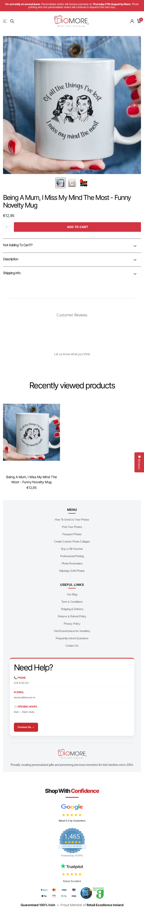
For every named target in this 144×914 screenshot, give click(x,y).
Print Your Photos (72, 526)
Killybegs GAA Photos (72, 570)
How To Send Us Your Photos (72, 519)
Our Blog (72, 594)
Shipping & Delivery (72, 609)
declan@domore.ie (24, 697)
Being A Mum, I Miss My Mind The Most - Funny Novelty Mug (31, 479)
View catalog (5, 21)
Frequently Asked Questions (72, 638)
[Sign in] (132, 21)
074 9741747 (21, 682)
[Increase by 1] (11, 223)
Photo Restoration (72, 563)
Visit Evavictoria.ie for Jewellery (72, 631)
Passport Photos (72, 534)
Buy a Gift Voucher (72, 548)
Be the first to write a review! (72, 364)
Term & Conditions (71, 601)
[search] (12, 21)
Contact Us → (26, 727)
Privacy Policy (72, 623)
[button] (134, 105)
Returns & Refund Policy (72, 616)
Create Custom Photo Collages (72, 541)
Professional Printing (72, 556)
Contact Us (72, 645)
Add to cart (77, 227)
